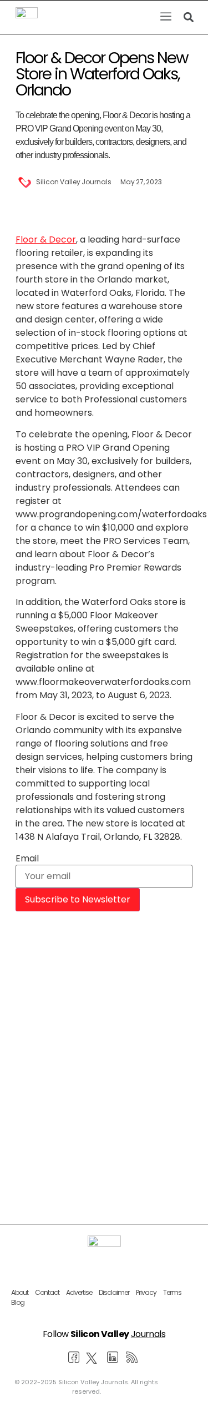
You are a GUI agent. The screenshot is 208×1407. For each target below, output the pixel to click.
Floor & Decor (46, 239)
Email (27, 858)
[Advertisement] (104, 1026)
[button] (166, 17)
